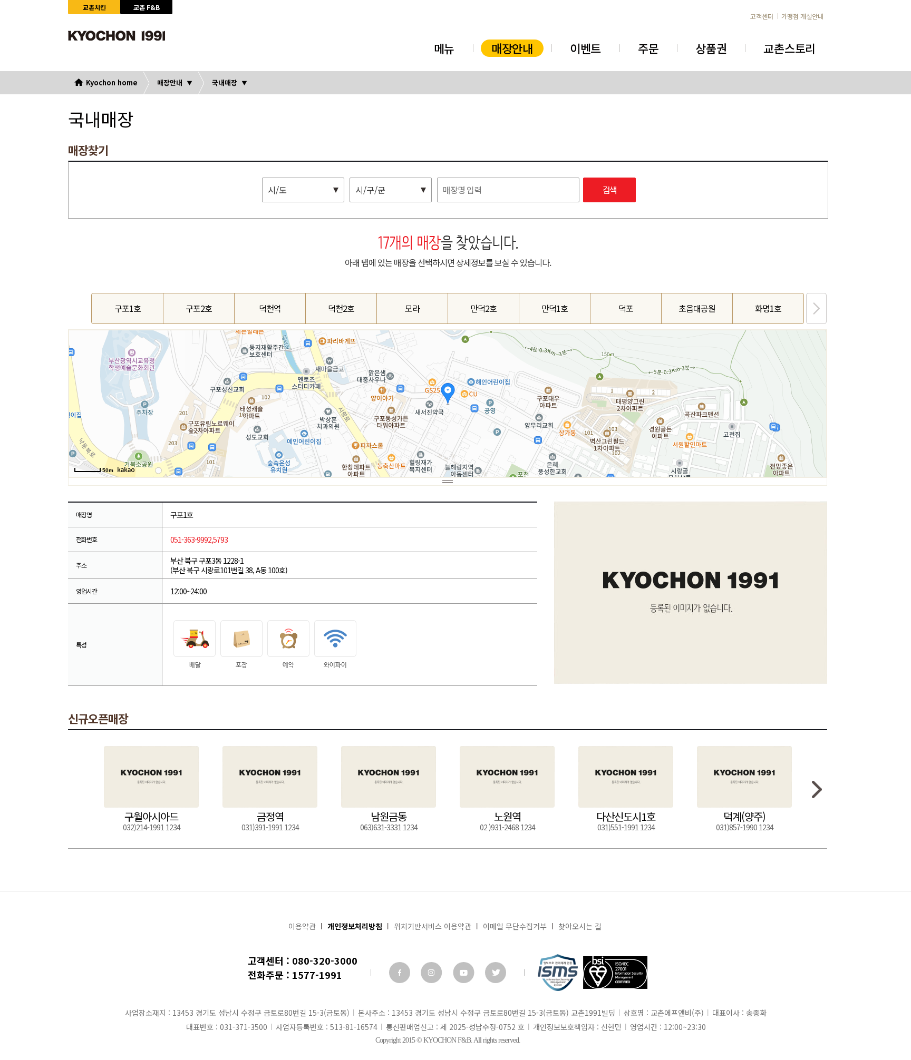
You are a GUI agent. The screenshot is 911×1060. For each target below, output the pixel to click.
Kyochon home (112, 82)
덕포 (625, 308)
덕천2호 (341, 308)
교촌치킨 (94, 7)
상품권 (710, 48)
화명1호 (768, 308)
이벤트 (585, 48)
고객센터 (761, 16)
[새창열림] (399, 972)
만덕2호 (483, 308)
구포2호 (199, 308)
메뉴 (444, 48)
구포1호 (127, 308)
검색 (609, 190)
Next (816, 308)
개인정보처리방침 (354, 926)
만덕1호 (554, 308)
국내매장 (224, 82)
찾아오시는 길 (580, 926)
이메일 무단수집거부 (515, 926)
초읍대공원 (697, 308)
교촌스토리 (789, 48)
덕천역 (270, 308)
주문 (648, 48)
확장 (448, 481)
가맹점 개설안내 (802, 16)
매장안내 (512, 48)
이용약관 (302, 926)
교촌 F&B (146, 7)
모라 (412, 308)
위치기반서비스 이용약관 (432, 926)
